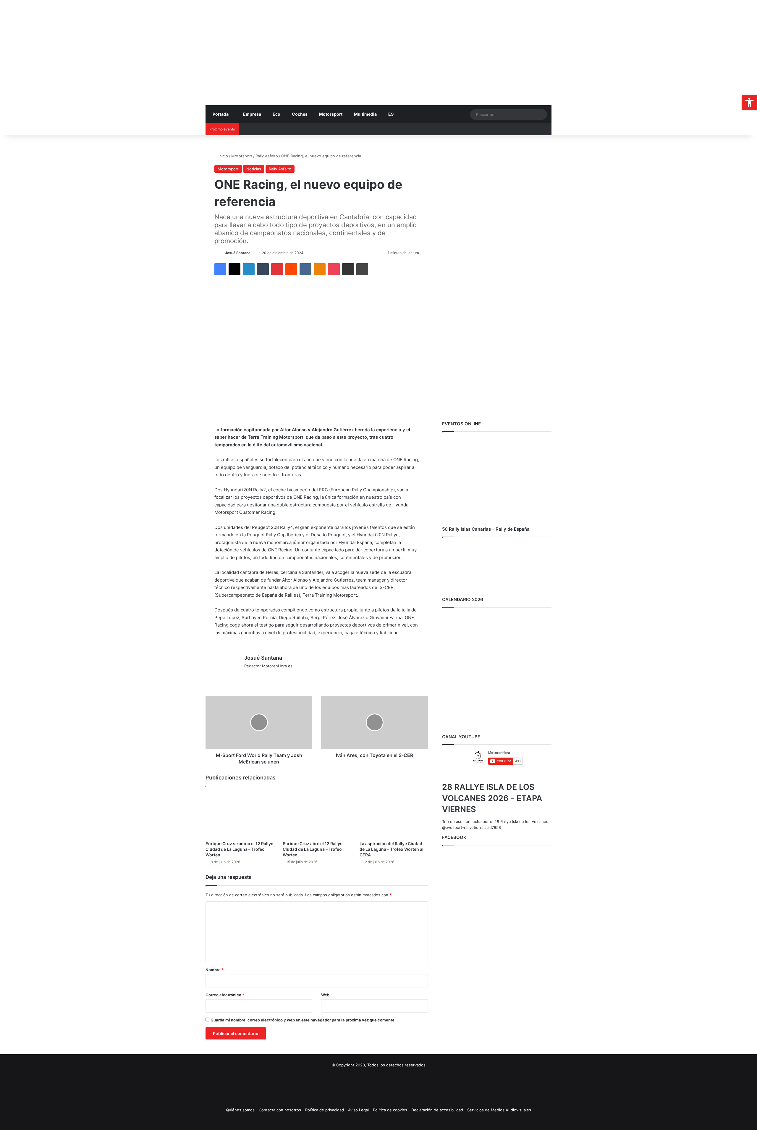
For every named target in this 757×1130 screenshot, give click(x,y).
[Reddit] (291, 269)
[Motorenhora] (260, 33)
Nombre (215, 969)
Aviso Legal (358, 1110)
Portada (221, 114)
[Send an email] (252, 253)
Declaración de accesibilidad (437, 1110)
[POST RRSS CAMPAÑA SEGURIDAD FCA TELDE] (496, 279)
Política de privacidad (324, 1110)
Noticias (253, 169)
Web (325, 994)
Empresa (252, 114)
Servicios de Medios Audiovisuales (499, 1110)
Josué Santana (237, 253)
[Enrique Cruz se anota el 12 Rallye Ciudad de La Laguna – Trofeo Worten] (240, 814)
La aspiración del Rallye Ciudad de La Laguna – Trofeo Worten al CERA (391, 849)
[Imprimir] (362, 269)
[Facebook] (220, 269)
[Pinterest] (277, 269)
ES (391, 114)
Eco (276, 114)
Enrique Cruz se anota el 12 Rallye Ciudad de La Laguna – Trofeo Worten (239, 849)
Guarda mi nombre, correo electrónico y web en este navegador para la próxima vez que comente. (303, 1020)
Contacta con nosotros (280, 1110)
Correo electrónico (225, 994)
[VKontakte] (305, 269)
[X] (234, 269)
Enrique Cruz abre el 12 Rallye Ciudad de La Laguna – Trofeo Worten (312, 849)
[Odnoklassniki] (320, 269)
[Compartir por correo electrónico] (348, 269)
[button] (749, 102)
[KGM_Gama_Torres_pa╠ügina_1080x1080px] (496, 408)
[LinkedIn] (249, 269)
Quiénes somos (240, 1110)
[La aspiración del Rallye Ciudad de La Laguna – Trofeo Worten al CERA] (394, 814)
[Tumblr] (263, 269)
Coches (300, 114)
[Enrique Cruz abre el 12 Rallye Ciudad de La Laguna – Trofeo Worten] (317, 814)
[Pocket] (334, 269)
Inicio (222, 156)
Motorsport (330, 114)
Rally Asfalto (266, 156)
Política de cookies (390, 1110)
